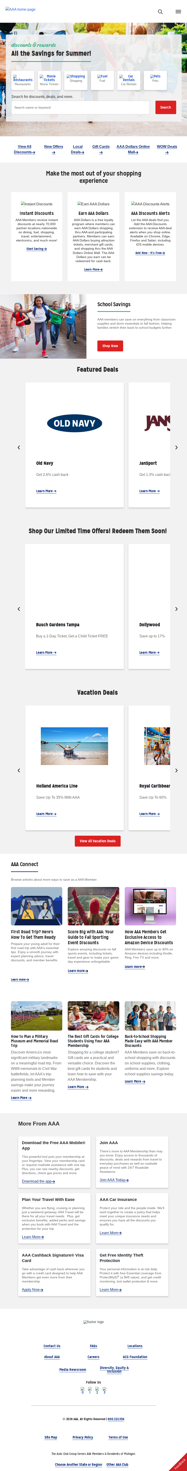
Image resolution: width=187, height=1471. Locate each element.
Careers (93, 1356)
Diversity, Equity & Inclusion (114, 1369)
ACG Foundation (135, 1356)
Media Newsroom (72, 1369)
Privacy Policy (83, 1437)
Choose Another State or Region (78, 1464)
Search (165, 107)
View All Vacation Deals (98, 841)
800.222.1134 (116, 1419)
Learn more (18, 979)
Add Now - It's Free (148, 253)
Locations (135, 1346)
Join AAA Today (112, 1180)
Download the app (37, 1181)
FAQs (93, 1346)
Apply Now (31, 1290)
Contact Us (52, 1346)
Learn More (91, 269)
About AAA (52, 1356)
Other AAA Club (117, 1464)
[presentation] (18, 448)
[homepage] (20, 11)
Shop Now (110, 345)
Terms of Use (118, 1437)
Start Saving (34, 249)
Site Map (50, 1437)
